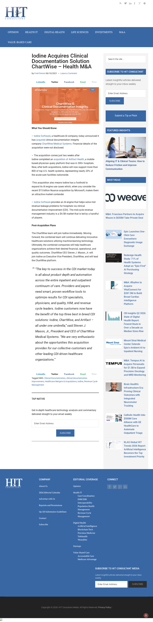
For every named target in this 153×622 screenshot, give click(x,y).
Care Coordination (86, 495)
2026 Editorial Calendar (49, 492)
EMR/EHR (82, 499)
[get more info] (145, 3)
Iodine (80, 381)
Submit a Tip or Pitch (126, 115)
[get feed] (122, 3)
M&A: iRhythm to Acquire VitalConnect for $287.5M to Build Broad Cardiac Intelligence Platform (133, 293)
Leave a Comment (68, 73)
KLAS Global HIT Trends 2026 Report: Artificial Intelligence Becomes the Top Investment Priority (135, 449)
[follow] (126, 3)
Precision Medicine (86, 532)
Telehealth (82, 536)
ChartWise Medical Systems (57, 143)
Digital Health (79, 522)
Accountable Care (86, 556)
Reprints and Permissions (50, 505)
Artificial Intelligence (87, 526)
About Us (43, 486)
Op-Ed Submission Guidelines (52, 511)
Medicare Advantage (87, 559)
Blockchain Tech (85, 529)
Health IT (77, 492)
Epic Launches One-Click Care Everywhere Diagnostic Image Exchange (134, 238)
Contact (42, 518)
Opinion (77, 486)
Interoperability (85, 502)
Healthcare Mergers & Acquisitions (61, 381)
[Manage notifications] (146, 615)
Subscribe (43, 524)
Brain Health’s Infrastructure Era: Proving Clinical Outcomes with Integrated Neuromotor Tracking (134, 395)
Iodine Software (42, 136)
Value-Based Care (81, 552)
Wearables (82, 539)
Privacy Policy (104, 607)
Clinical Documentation (54, 378)
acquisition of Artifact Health (69, 159)
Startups (77, 546)
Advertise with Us (47, 498)
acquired (40, 139)
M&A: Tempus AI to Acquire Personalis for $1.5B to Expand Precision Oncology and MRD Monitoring (135, 367)
